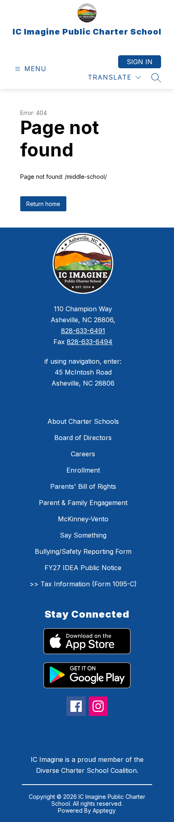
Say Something (83, 535)
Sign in (140, 62)
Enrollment (83, 470)
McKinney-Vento (83, 519)
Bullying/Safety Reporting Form (83, 551)
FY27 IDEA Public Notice (83, 568)
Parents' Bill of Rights (83, 486)
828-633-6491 (83, 331)
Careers (83, 454)
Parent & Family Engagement (83, 503)
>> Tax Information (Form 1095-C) (83, 584)
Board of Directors (83, 438)
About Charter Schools (83, 421)
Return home (43, 203)
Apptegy (104, 810)
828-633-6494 (89, 342)
